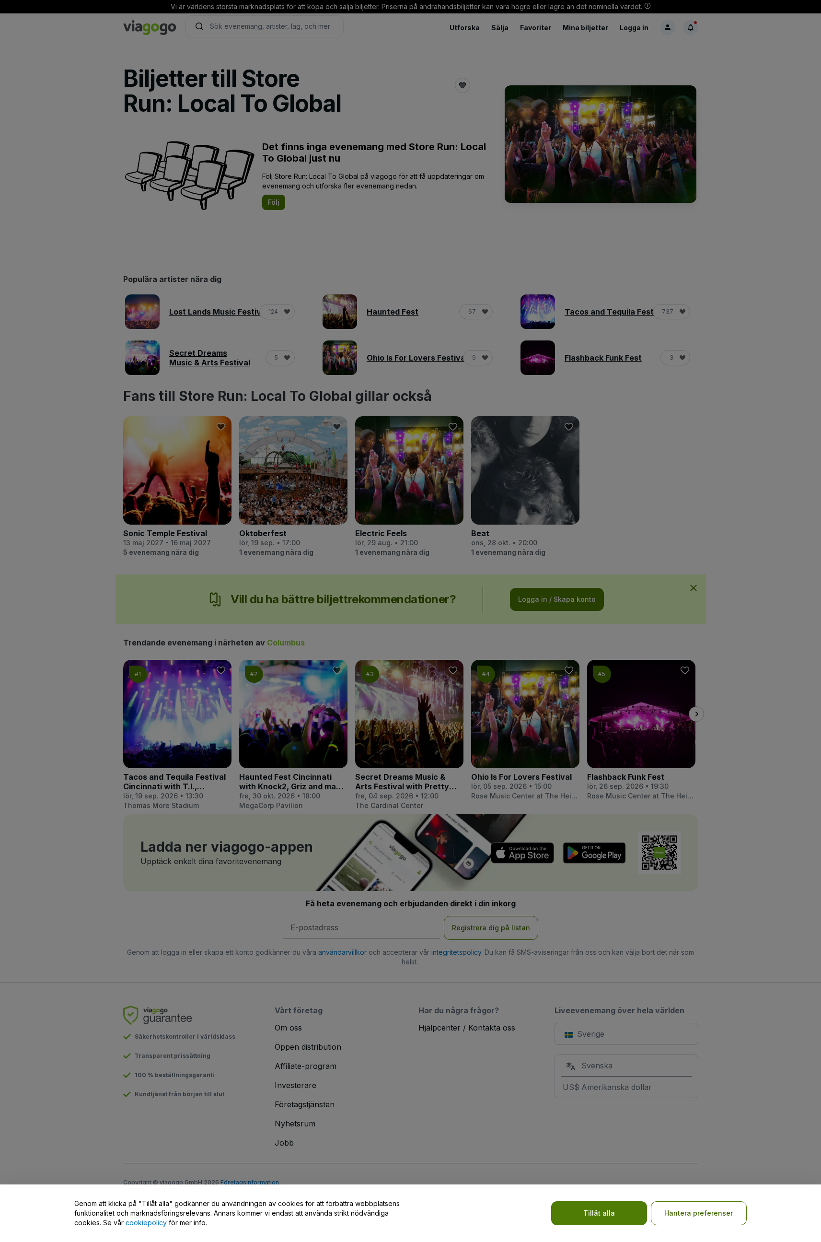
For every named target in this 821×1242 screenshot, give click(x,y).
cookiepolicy (146, 1223)
